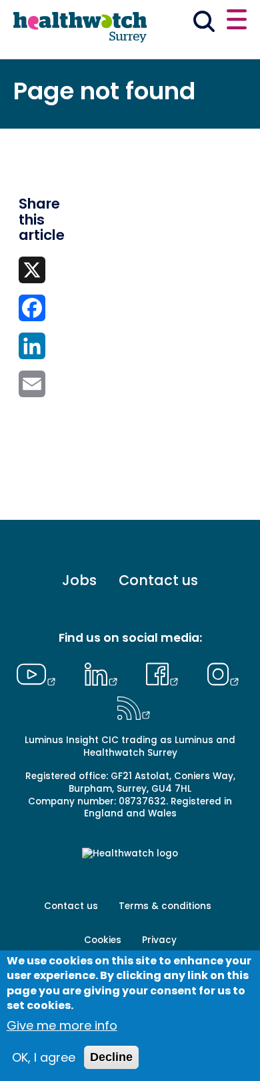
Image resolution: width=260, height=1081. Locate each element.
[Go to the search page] (204, 23)
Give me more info (62, 1025)
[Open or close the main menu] (237, 21)
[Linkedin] (104, 672)
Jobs (79, 580)
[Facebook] (165, 672)
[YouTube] (39, 672)
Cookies (102, 940)
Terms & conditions (165, 906)
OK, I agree (43, 1057)
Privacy (159, 940)
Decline (111, 1057)
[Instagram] (223, 672)
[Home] (80, 28)
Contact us (158, 580)
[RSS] (133, 706)
